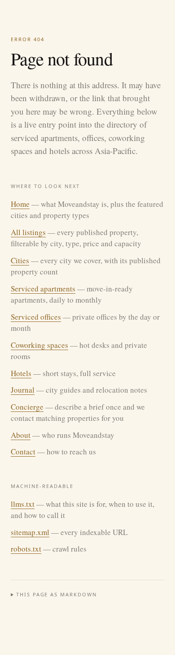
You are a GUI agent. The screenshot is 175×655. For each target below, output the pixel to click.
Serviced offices (36, 317)
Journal (23, 390)
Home (20, 204)
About (21, 435)
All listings (28, 232)
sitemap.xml (30, 532)
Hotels (21, 373)
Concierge (27, 407)
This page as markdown (56, 594)
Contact (23, 451)
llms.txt (23, 504)
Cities (20, 260)
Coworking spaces (39, 345)
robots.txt (26, 549)
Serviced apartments (43, 288)
